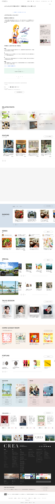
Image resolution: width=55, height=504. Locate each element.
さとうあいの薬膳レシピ (14, 460)
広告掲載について (30, 498)
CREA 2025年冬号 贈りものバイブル (22, 465)
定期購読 (35, 498)
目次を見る (6, 399)
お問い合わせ (19, 498)
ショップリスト (7, 404)
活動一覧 (21, 483)
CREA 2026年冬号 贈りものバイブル (22, 457)
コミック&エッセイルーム (44, 1)
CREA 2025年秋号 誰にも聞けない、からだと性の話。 (23, 459)
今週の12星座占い (46, 454)
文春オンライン (30, 502)
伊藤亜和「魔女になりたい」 (39, 452)
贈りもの (5, 452)
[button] (3, 161)
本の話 (33, 502)
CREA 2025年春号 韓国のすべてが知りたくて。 (23, 463)
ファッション (5, 459)
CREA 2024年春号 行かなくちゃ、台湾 (22, 471)
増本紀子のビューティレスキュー (15, 467)
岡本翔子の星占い (46, 452)
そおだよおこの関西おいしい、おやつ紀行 (15, 459)
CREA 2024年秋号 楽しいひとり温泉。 (22, 467)
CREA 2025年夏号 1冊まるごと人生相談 (22, 461)
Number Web (26, 502)
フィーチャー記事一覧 (48, 136)
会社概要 (15, 498)
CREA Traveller (22, 502)
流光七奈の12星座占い (46, 453)
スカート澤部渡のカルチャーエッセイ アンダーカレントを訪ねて (39, 460)
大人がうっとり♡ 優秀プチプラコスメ (15, 465)
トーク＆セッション (37, 1)
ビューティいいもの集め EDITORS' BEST (14, 463)
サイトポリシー (39, 498)
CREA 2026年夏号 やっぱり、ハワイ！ (22, 452)
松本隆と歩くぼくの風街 (30, 455)
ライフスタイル (6, 84)
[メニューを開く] (51, 1)
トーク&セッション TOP (48, 301)
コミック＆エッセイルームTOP (48, 330)
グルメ (4, 454)
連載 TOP (48, 231)
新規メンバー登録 (45, 37)
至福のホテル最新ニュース (14, 457)
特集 (33, 1)
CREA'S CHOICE (5, 464)
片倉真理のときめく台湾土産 (15, 453)
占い (48, 1)
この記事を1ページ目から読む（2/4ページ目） (19, 12)
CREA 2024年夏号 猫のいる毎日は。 (22, 469)
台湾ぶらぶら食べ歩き (14, 452)
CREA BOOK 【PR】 (6, 483)
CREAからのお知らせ (11, 498)
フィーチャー (5, 463)
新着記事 (28, 1)
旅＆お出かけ (5, 453)
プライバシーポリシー (44, 498)
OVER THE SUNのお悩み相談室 (31, 456)
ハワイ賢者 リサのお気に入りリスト (15, 455)
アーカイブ (5, 462)
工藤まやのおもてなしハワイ (15, 456)
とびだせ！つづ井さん (38, 454)
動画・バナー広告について (24, 498)
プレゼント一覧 (42, 43)
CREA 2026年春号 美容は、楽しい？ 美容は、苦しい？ (23, 455)
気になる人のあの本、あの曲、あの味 (31, 452)
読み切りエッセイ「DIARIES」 (39, 453)
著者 (12, 483)
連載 (31, 1)
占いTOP (48, 356)
